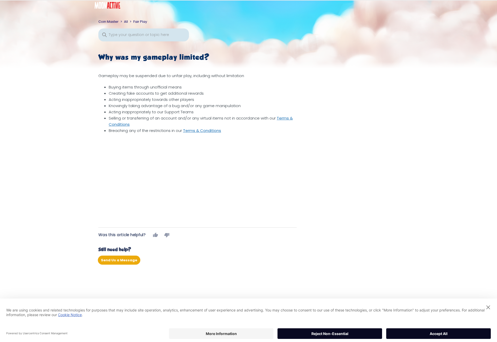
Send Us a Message (119, 260)
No (167, 235)
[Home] (111, 6)
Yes (155, 235)
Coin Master (108, 21)
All (126, 21)
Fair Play (140, 21)
